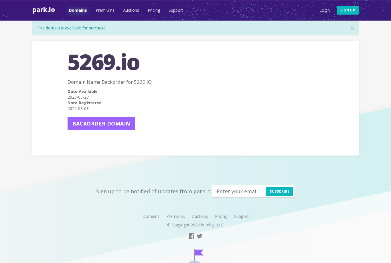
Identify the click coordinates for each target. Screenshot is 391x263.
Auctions (131, 10)
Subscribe (279, 191)
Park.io (43, 9)
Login (324, 10)
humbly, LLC (212, 225)
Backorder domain (101, 123)
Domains (78, 10)
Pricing (154, 10)
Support (176, 10)
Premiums (105, 10)
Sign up (347, 10)
